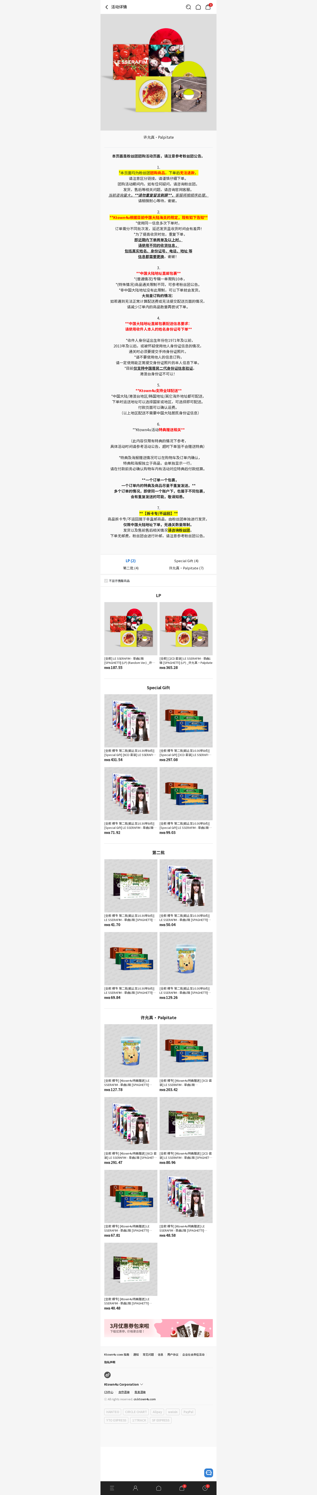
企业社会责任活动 (193, 1354)
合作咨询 (123, 1392)
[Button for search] (188, 7)
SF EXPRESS (160, 1420)
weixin (173, 1412)
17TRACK (139, 1420)
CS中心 (108, 1392)
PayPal (188, 1412)
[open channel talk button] (208, 1472)
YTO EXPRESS (116, 1420)
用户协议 (172, 1354)
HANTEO (112, 1412)
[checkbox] (106, 581)
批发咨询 (140, 1392)
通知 (136, 1354)
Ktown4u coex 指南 (116, 1354)
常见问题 (148, 1354)
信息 (160, 1354)
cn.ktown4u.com (145, 1399)
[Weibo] (107, 1375)
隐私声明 (109, 1362)
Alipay (157, 1412)
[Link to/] (198, 7)
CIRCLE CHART (136, 1412)
